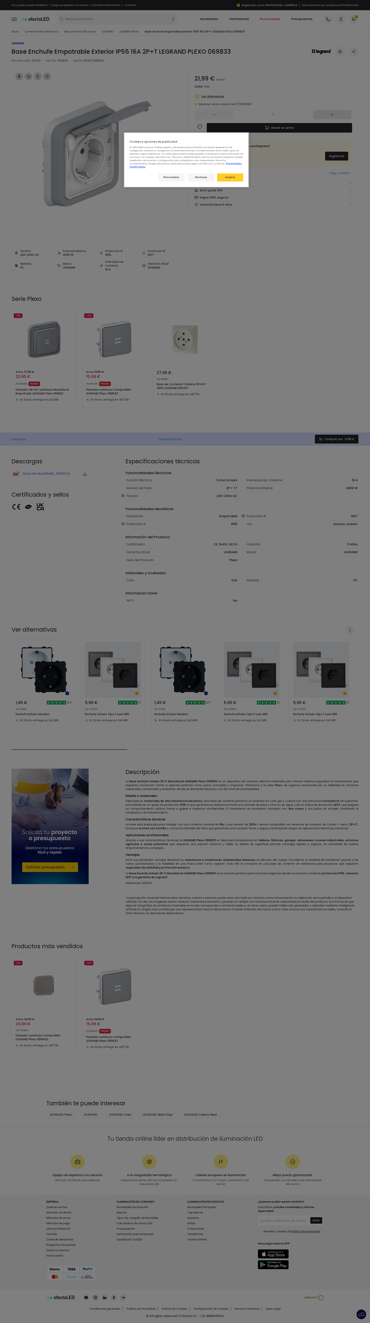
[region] (186, 159)
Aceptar (230, 177)
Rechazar (201, 177)
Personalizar (171, 177)
